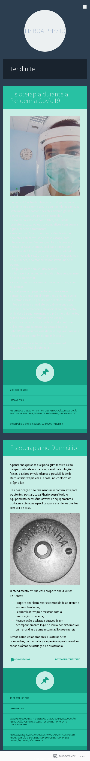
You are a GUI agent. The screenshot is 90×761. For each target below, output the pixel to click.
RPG (31, 413)
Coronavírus (17, 424)
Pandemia (58, 424)
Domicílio (23, 737)
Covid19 (36, 424)
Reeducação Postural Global (26, 721)
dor (31, 737)
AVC (31, 734)
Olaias (57, 718)
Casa (54, 734)
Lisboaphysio (17, 400)
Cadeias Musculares (21, 718)
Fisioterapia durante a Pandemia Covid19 (39, 97)
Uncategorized (68, 413)
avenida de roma (42, 734)
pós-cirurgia (36, 740)
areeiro (24, 734)
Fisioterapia (16, 410)
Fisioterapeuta (42, 737)
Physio (35, 410)
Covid (28, 424)
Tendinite (39, 413)
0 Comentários (22, 659)
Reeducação (56, 410)
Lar (67, 737)
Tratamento (52, 413)
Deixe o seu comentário (67, 659)
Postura (44, 410)
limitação (15, 740)
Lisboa (27, 410)
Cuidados (47, 424)
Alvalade (14, 734)
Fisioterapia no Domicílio (43, 447)
